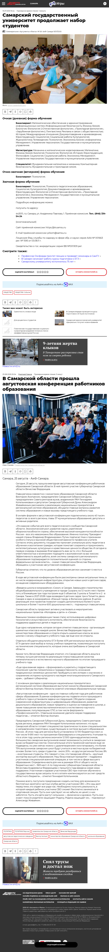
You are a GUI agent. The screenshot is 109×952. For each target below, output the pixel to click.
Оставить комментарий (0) (86, 272)
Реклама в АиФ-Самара (70, 896)
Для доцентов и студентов (25, 320)
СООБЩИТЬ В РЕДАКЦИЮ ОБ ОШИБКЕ (71, 902)
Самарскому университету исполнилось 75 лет (47, 261)
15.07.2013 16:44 (8, 11)
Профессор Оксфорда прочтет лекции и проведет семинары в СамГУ (60, 256)
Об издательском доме (33, 893)
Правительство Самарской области (30, 465)
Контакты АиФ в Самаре (83, 899)
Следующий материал (56, 945)
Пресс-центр (51, 893)
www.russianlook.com (17, 105)
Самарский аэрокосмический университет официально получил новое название (84, 321)
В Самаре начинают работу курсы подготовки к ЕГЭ (50, 259)
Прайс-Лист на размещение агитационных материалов (46, 899)
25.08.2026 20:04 (9, 374)
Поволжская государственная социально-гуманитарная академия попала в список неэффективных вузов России (31, 331)
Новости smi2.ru (11, 366)
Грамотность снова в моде (25, 312)
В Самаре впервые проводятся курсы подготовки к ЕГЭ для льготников (81, 313)
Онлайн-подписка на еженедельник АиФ (40, 896)
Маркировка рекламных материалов (38, 902)
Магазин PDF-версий (67, 893)
